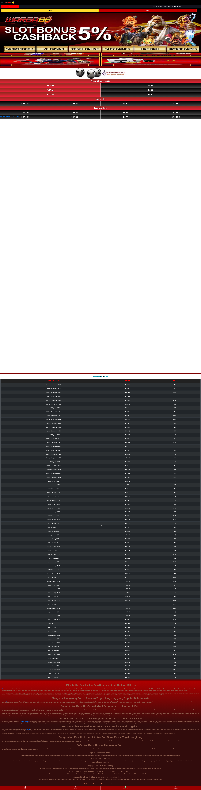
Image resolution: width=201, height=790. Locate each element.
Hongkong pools (6, 701)
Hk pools (4, 688)
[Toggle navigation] (2, 2)
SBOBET (107, 783)
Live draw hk (5, 709)
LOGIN (147, 10)
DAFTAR (50, 10)
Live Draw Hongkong (25, 721)
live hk (28, 729)
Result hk (4, 740)
